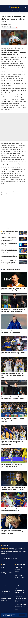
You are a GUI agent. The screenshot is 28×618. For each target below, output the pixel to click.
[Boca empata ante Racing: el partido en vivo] (23, 233)
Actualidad (5, 14)
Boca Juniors (15, 190)
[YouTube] (7, 558)
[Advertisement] (14, 2)
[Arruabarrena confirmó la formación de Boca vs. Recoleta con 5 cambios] (14, 478)
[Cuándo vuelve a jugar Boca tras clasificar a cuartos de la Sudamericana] (14, 432)
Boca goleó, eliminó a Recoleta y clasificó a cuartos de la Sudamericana (11, 466)
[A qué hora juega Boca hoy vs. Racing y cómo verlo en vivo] (23, 245)
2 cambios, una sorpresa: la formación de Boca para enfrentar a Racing (8, 239)
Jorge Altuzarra (7, 24)
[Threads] (16, 558)
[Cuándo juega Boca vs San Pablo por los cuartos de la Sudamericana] (14, 343)
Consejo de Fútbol (7, 192)
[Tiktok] (14, 558)
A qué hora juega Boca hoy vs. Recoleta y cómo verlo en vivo (11, 509)
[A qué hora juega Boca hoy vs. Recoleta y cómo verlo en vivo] (14, 499)
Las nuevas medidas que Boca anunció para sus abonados (9, 255)
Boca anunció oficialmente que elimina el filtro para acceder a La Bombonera (8, 262)
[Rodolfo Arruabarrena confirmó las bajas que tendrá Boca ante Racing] (14, 387)
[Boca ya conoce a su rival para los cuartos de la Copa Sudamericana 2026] (14, 364)
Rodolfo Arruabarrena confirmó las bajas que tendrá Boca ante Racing (12, 397)
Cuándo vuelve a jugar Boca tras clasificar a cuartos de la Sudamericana (12, 443)
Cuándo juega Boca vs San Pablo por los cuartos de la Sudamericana (13, 353)
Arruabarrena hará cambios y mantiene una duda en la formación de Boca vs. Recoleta (13, 532)
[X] (4, 558)
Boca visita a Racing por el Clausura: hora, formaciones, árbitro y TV (9, 250)
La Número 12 (4, 548)
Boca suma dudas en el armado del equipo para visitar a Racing (12, 332)
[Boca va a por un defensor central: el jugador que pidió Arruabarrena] (14, 300)
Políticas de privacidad (7, 615)
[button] (22, 615)
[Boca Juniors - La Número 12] (14, 7)
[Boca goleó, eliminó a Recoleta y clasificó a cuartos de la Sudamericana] (14, 455)
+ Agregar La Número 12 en (9, 28)
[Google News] (9, 558)
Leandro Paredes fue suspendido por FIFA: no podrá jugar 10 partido (13, 289)
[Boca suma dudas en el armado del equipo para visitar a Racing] (14, 321)
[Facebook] (2, 558)
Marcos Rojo (18, 192)
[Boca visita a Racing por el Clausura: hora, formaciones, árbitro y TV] (23, 250)
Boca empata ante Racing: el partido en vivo (19, 590)
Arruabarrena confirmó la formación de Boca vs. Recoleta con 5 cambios (13, 488)
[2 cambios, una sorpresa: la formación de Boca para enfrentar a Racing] (23, 239)
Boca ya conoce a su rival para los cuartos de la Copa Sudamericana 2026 (12, 375)
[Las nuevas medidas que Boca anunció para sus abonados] (23, 256)
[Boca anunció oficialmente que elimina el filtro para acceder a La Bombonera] (23, 262)
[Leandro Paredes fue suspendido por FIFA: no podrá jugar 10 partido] (14, 279)
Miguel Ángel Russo (7, 194)
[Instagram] (11, 558)
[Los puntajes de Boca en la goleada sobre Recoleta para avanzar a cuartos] (14, 409)
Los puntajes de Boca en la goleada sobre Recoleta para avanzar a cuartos (12, 419)
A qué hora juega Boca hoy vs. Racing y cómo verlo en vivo (9, 244)
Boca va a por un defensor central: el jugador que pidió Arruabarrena (13, 310)
